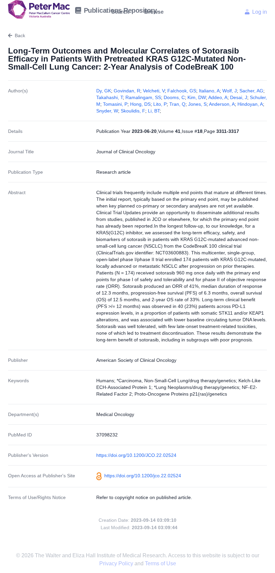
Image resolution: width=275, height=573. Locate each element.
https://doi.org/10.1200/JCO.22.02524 (136, 455)
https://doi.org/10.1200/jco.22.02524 (142, 475)
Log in (259, 12)
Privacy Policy (116, 563)
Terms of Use (160, 563)
